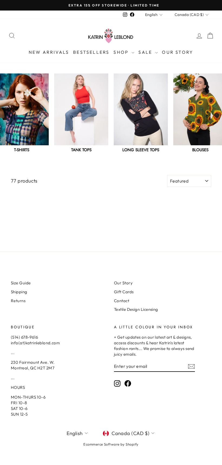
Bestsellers (91, 52)
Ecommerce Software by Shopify (110, 444)
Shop (121, 52)
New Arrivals (49, 52)
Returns (18, 300)
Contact (121, 300)
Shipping (19, 291)
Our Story (177, 52)
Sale (146, 52)
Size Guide (21, 282)
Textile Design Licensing (136, 309)
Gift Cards (124, 291)
